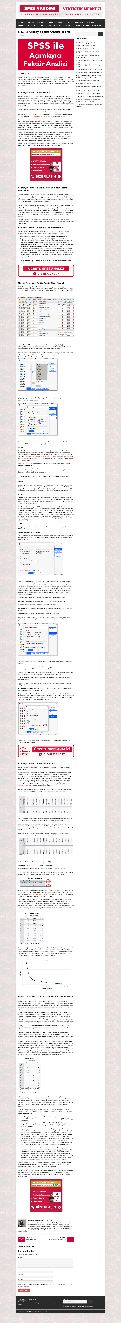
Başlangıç (21, 20)
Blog (49, 24)
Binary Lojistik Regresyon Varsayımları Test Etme (89, 73)
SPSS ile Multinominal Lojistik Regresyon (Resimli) (89, 70)
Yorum (20, 1263)
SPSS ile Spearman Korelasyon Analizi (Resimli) (88, 97)
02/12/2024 (23, 34)
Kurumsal (57, 24)
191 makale (48, 1226)
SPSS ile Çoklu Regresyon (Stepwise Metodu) (88, 76)
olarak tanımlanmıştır (42, 898)
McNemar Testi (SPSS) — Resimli (85, 46)
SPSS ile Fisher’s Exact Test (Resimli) (85, 43)
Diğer (41, 24)
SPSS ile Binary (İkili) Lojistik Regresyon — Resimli (89, 67)
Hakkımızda (67, 24)
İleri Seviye (90, 20)
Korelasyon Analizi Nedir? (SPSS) (84, 81)
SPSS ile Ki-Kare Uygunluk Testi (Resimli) (86, 100)
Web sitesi (21, 1285)
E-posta (20, 1281)
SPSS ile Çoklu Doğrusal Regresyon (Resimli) (88, 91)
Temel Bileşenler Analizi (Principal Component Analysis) (41, 458)
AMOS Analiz (31, 24)
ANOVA (51, 20)
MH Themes (30, 1319)
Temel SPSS (31, 20)
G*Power (20, 24)
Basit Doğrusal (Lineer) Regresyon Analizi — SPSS (89, 94)
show (26, 72)
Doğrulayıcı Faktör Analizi (47, 117)
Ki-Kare (59, 20)
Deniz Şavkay (31, 34)
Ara (100, 32)
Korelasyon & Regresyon (75, 20)
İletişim (77, 24)
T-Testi (41, 20)
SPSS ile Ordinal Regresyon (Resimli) (85, 41)
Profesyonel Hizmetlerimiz (92, 24)
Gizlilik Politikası (22, 1308)
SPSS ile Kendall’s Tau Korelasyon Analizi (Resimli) (89, 89)
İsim (19, 1276)
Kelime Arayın (79, 29)
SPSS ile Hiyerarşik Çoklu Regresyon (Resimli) (88, 79)
